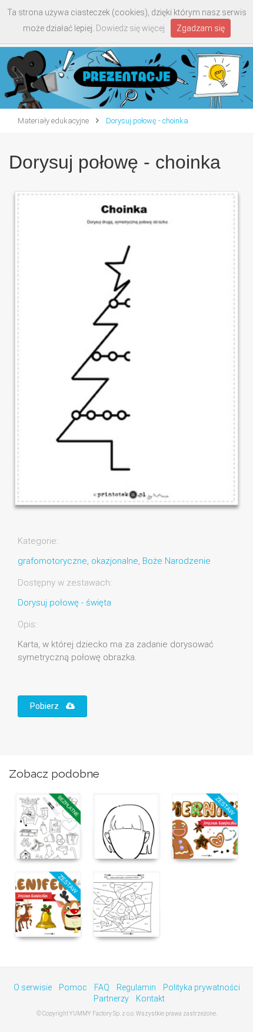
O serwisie (33, 987)
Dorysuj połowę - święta (64, 602)
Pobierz (48, 706)
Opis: (27, 624)
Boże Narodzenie (176, 561)
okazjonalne (114, 561)
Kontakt (150, 998)
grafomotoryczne (52, 561)
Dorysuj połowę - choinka (146, 120)
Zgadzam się (201, 28)
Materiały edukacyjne (53, 120)
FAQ (101, 987)
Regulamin (136, 987)
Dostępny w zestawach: (65, 582)
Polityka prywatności (201, 987)
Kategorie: (38, 541)
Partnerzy (111, 998)
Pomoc (73, 987)
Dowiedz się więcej (130, 28)
